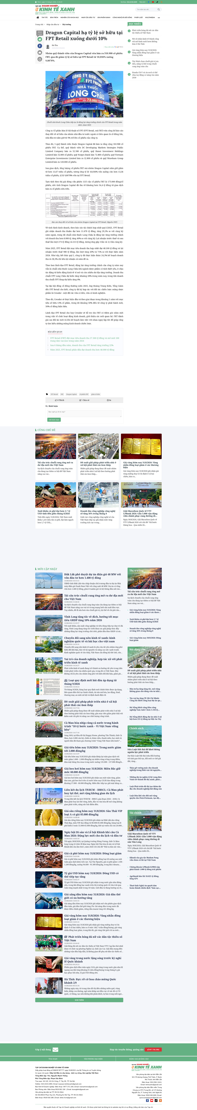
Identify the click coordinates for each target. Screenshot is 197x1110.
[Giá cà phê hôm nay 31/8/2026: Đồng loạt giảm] (49, 860)
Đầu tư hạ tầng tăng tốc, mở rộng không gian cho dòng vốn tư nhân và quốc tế (145, 690)
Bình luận (40, 33)
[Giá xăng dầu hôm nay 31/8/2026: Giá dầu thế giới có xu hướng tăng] (49, 901)
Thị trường (136, 570)
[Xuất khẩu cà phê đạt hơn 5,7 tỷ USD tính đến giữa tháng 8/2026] (55, 495)
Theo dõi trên (109, 47)
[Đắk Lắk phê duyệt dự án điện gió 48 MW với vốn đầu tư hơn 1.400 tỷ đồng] (49, 581)
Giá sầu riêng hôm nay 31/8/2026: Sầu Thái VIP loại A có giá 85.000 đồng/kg (93, 812)
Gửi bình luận (54, 420)
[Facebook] (148, 2)
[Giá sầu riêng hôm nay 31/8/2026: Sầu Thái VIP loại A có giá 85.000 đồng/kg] (49, 817)
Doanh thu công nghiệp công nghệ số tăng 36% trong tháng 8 (97, 512)
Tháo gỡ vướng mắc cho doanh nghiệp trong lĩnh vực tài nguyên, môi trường (145, 769)
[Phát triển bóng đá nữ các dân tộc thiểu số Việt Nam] (49, 943)
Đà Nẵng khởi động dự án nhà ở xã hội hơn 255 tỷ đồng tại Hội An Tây (146, 718)
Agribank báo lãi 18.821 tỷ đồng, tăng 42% (144, 877)
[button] (142, 2)
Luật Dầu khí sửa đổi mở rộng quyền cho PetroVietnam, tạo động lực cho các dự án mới (145, 797)
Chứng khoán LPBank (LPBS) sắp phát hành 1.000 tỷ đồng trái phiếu (145, 868)
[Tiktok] (157, 2)
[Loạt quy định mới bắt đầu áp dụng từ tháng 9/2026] (49, 687)
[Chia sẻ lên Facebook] (40, 46)
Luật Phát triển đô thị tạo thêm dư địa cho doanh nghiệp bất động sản (146, 787)
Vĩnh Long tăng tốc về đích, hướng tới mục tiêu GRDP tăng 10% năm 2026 (91, 618)
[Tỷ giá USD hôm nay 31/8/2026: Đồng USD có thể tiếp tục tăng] (49, 879)
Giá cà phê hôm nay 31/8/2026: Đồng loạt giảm (93, 853)
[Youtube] (153, 2)
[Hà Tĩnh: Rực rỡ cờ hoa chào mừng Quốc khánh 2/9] (49, 985)
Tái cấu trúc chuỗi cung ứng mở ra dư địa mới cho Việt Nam (55, 463)
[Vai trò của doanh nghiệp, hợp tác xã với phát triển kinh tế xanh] (49, 665)
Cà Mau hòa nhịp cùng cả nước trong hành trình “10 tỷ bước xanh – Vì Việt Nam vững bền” (91, 726)
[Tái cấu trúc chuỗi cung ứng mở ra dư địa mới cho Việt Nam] (55, 446)
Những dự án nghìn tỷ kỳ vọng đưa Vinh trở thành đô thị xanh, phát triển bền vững (146, 778)
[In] (40, 59)
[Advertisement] (84, 373)
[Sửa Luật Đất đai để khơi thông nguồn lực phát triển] (145, 736)
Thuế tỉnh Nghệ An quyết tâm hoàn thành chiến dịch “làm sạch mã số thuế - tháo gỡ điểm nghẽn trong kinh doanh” (145, 886)
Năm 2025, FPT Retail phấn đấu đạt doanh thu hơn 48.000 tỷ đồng (82, 349)
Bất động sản (137, 649)
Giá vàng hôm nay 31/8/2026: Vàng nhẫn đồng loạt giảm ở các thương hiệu (141, 465)
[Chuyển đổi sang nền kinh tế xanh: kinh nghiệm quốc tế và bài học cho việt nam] (49, 644)
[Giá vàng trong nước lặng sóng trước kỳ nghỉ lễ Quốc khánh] (49, 964)
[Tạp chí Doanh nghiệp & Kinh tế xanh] (55, 9)
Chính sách (136, 728)
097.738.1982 (154, 1049)
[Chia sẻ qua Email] (40, 52)
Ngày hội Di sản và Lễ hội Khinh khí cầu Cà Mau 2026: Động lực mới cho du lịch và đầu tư (93, 833)
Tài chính (135, 812)
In (110, 400)
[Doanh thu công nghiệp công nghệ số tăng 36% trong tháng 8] (98, 495)
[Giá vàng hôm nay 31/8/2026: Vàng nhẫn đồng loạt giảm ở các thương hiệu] (141, 446)
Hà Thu (55, 45)
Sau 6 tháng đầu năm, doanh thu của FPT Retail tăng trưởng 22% (81, 345)
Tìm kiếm (159, 9)
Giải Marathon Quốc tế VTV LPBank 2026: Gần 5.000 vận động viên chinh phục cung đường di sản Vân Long (140, 513)
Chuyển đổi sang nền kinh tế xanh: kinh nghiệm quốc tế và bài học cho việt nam (89, 639)
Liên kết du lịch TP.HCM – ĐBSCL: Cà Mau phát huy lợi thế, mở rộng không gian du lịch (93, 791)
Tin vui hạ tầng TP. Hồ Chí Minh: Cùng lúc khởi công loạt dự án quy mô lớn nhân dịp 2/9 (145, 699)
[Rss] (161, 2)
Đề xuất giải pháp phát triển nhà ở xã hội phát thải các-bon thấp (98, 463)
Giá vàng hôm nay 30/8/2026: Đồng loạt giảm (145, 639)
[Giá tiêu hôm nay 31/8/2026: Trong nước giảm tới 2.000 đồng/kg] (49, 754)
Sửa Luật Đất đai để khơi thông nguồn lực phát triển (144, 750)
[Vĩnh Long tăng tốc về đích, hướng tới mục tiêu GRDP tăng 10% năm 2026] (49, 623)
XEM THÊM (79, 1000)
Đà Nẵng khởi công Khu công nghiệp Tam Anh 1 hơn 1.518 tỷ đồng (144, 708)
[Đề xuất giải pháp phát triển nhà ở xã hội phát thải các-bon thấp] (98, 446)
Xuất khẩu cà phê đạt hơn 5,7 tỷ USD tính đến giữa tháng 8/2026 (54, 512)
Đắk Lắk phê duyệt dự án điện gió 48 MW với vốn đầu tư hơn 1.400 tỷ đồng (92, 576)
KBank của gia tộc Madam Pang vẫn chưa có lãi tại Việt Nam (144, 858)
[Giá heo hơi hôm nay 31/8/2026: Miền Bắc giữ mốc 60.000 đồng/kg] (49, 775)
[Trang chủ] (37, 17)
